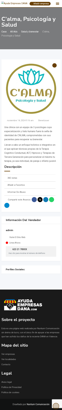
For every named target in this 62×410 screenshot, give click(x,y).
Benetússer (43, 120)
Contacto (5, 364)
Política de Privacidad (11, 387)
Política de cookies (10, 392)
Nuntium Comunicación (38, 404)
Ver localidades (8, 359)
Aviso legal (6, 382)
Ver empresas (8, 354)
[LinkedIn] (27, 270)
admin (9, 230)
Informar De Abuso (16, 192)
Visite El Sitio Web (17, 237)
